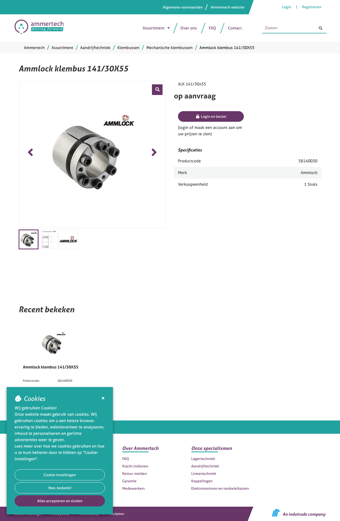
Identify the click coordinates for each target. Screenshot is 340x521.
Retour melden (134, 473)
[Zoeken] (320, 28)
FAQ (212, 28)
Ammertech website (227, 7)
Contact (235, 28)
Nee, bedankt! (59, 487)
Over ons (188, 28)
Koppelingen (201, 480)
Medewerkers (133, 488)
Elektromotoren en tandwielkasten (220, 488)
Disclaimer (116, 514)
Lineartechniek (203, 473)
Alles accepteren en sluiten (59, 500)
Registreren (311, 6)
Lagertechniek (203, 458)
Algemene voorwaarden (183, 7)
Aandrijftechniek (205, 465)
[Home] (42, 28)
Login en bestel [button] (213, 116)
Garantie (129, 480)
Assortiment (153, 28)
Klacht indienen (135, 465)
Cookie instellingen (60, 474)
